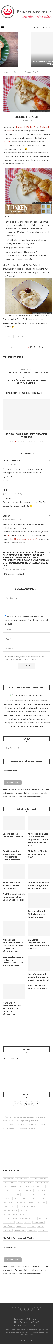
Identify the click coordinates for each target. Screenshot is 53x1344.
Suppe (40, 1226)
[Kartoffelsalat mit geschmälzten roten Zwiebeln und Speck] (39, 963)
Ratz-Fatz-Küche (10, 1210)
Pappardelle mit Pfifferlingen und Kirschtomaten (36, 914)
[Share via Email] (42, 347)
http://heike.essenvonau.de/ (23, 539)
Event (16, 1194)
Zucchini (42, 1230)
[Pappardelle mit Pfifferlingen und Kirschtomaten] (39, 900)
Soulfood (20, 1226)
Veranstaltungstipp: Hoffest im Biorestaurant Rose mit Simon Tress (13, 961)
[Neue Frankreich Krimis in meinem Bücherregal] (14, 871)
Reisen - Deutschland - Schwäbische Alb (19, 1218)
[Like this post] (31, 347)
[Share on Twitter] (37, 347)
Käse (31, 1202)
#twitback (8, 1179)
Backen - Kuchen (26, 1183)
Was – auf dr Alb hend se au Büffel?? (38, 987)
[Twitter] (37, 28)
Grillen (35, 337)
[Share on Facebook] (34, 347)
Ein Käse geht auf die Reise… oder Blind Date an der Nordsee (14, 897)
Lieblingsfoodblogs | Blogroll (27, 1325)
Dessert (29, 1190)
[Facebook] (34, 28)
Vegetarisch (19, 1230)
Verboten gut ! (12, 460)
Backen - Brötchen (39, 1179)
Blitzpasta (18, 1190)
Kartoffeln (8, 1202)
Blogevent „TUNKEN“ (25, 127)
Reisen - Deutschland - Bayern (15, 1214)
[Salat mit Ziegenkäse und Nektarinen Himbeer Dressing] (39, 928)
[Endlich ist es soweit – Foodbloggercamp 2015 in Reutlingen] (39, 871)
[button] (3, 49)
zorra (6, 516)
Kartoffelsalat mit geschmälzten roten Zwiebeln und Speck (38, 977)
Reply (47, 460)
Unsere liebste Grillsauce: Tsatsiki (13, 835)
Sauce (27, 1222)
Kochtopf (44, 127)
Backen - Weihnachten (35, 1186)
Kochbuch (21, 1202)
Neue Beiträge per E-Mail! (26, 1322)
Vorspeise (31, 1230)
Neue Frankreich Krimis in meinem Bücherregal (11, 885)
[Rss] (46, 28)
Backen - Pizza (42, 1183)
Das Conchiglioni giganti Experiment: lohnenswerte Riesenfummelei (13, 855)
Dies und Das (41, 1190)
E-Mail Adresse (10, 770)
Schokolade (38, 1222)
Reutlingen (8, 1222)
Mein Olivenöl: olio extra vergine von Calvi (37, 854)
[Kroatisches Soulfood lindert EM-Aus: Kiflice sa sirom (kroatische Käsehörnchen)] (14, 928)
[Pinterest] (43, 28)
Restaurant (43, 1218)
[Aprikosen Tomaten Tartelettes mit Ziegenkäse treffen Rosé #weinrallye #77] (39, 823)
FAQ (8, 535)
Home (5, 72)
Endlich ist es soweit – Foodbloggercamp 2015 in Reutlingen (38, 885)
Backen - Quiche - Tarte (13, 1186)
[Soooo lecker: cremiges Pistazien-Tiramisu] (26, 414)
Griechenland (21, 337)
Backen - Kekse (9, 1183)
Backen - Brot (22, 1179)
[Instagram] (40, 28)
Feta (24, 1194)
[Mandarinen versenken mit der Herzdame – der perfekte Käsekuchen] (14, 991)
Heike (10, 130)
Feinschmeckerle (13, 357)
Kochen (16, 72)
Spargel (31, 1226)
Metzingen (41, 1202)
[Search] (50, 28)
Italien (41, 1198)
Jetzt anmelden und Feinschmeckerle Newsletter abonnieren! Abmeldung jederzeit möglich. (26, 620)
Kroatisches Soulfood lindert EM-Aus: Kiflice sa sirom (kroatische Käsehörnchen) (13, 945)
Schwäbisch (8, 1226)
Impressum (19, 1319)
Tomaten (7, 1230)
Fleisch (33, 1194)
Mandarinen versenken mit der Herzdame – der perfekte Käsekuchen (12, 1009)
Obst (6, 1206)
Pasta (14, 1206)
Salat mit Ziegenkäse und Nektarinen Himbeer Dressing (38, 944)
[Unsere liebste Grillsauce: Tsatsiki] (14, 823)
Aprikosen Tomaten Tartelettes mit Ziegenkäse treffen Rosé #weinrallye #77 (38, 840)
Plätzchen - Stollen (28, 1206)
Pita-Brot (7, 141)
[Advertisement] (24, 1031)
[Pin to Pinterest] (39, 347)
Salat (19, 1222)
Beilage (7, 337)
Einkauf (7, 1194)
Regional (24, 1210)
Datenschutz (32, 1319)
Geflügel (43, 1194)
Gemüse (7, 1198)
